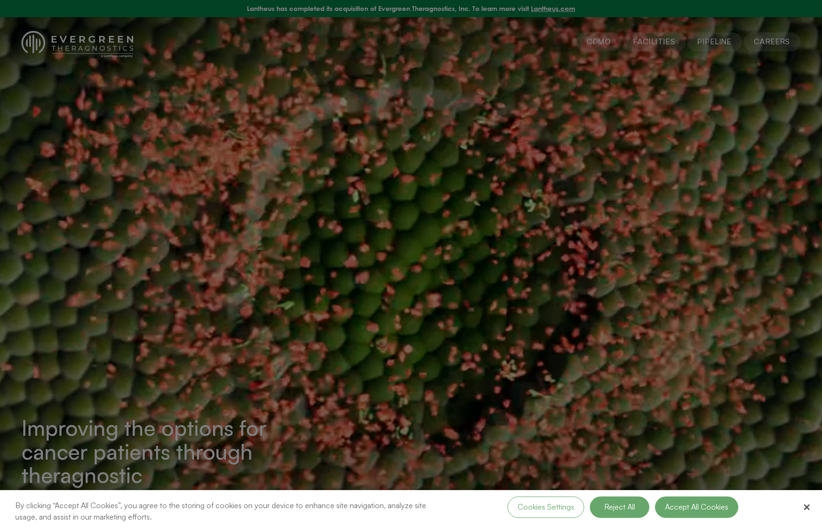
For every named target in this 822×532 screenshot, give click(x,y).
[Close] (806, 507)
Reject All (619, 507)
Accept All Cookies (696, 507)
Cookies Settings (546, 507)
